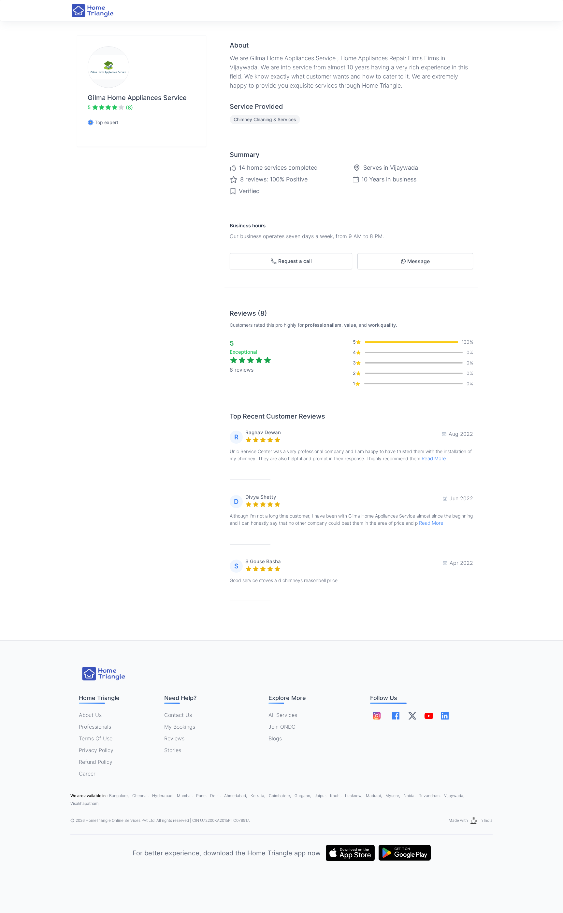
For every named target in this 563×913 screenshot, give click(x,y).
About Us (90, 715)
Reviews (174, 738)
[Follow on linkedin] (445, 716)
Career (87, 773)
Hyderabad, (163, 795)
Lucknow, (354, 795)
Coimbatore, (280, 795)
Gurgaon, (303, 795)
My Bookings (179, 726)
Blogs (275, 738)
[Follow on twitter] (412, 715)
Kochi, (336, 795)
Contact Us (178, 715)
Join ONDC (282, 726)
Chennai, (141, 795)
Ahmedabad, (236, 795)
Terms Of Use (95, 738)
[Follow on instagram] (376, 715)
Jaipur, (321, 795)
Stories (172, 750)
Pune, (202, 795)
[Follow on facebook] (395, 715)
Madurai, (374, 795)
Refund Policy (95, 762)
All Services (282, 715)
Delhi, (216, 795)
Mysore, (393, 795)
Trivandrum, (430, 795)
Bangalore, (119, 795)
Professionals (95, 726)
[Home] (99, 10)
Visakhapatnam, (84, 803)
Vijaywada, (454, 795)
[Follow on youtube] (428, 715)
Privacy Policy (96, 750)
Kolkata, (258, 795)
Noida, (410, 795)
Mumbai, (185, 795)
